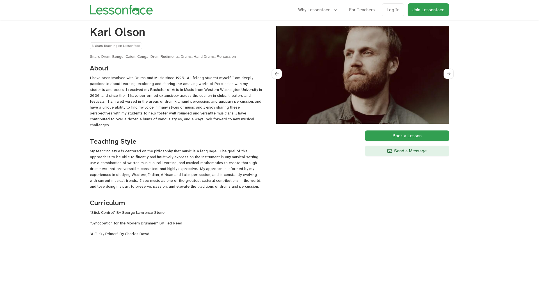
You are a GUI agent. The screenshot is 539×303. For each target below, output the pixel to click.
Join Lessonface (428, 10)
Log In (393, 10)
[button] (277, 74)
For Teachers (362, 10)
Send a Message (410, 151)
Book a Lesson (407, 136)
